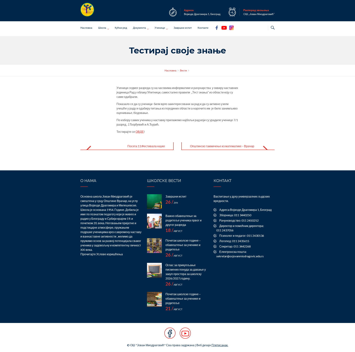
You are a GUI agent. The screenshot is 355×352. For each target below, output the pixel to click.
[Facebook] (170, 335)
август (173, 231)
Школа (102, 27)
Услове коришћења (109, 254)
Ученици (160, 27)
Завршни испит (183, 27)
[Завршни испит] (154, 201)
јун (171, 202)
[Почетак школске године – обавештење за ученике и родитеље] (154, 245)
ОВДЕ (140, 131)
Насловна (86, 27)
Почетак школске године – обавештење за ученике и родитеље (183, 245)
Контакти (203, 27)
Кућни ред (121, 27)
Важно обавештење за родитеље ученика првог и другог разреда (183, 220)
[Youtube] (185, 335)
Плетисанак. (220, 345)
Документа (139, 27)
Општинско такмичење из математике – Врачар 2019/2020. (222, 149)
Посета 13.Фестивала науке (146, 146)
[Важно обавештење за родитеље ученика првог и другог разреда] (154, 221)
